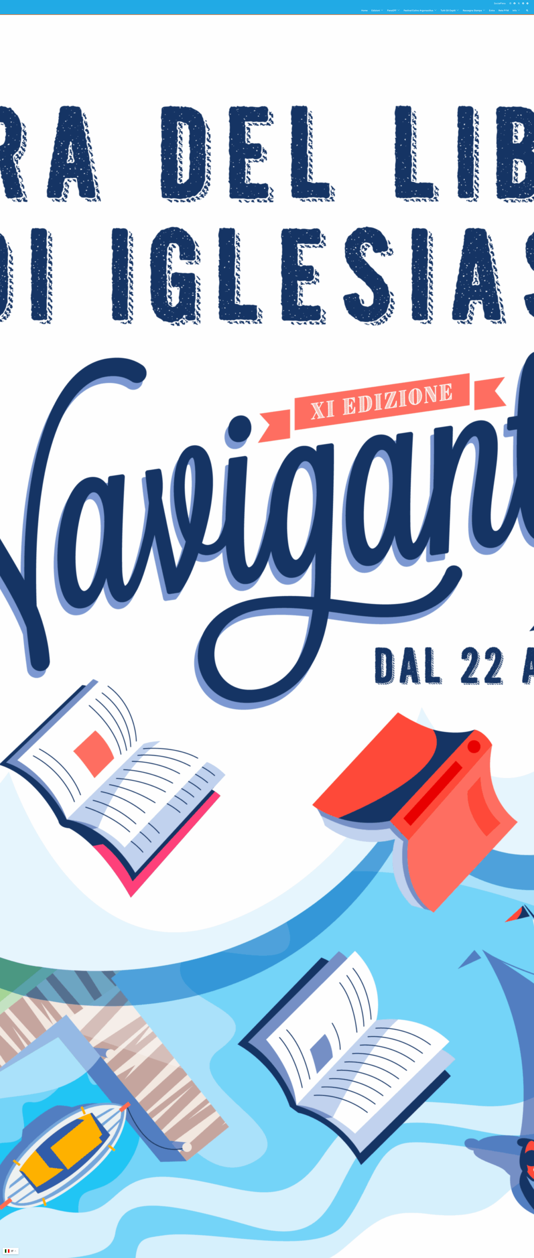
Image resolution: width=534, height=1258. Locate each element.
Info (515, 10)
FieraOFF (391, 10)
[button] (527, 10)
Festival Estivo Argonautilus (418, 10)
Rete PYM (504, 10)
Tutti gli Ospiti (448, 10)
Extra (492, 10)
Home (364, 10)
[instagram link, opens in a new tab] (510, 3)
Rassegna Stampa (472, 10)
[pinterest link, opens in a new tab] (523, 3)
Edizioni (375, 10)
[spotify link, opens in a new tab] (527, 3)
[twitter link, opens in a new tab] (519, 3)
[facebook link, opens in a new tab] (514, 3)
